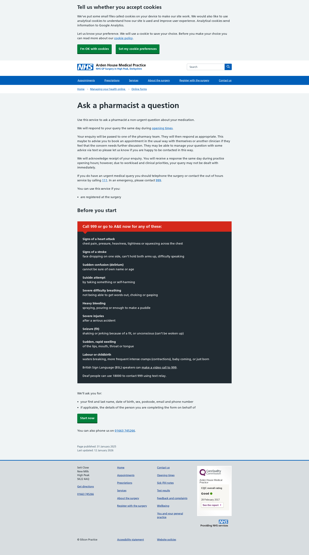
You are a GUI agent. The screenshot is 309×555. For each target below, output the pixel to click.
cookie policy (123, 38)
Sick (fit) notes (165, 482)
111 (104, 180)
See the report (211, 505)
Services (133, 80)
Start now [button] (87, 418)
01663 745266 (125, 430)
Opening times (165, 475)
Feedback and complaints (172, 498)
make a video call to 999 (159, 367)
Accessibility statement (130, 539)
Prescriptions (111, 80)
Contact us (225, 80)
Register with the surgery (194, 80)
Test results (163, 490)
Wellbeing (163, 505)
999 (158, 180)
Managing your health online (108, 89)
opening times (162, 128)
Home (80, 89)
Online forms (139, 89)
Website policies (166, 539)
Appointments (86, 80)
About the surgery (159, 80)
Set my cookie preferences (138, 49)
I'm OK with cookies (94, 49)
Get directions (85, 486)
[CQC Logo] (210, 475)
